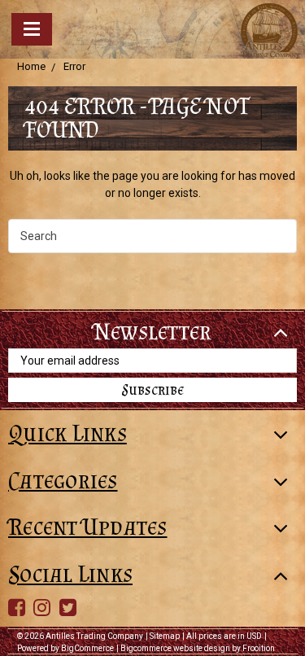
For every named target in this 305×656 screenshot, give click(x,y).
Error (74, 66)
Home (31, 66)
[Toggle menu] (31, 29)
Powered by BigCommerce (65, 648)
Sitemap (165, 636)
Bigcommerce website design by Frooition (197, 648)
